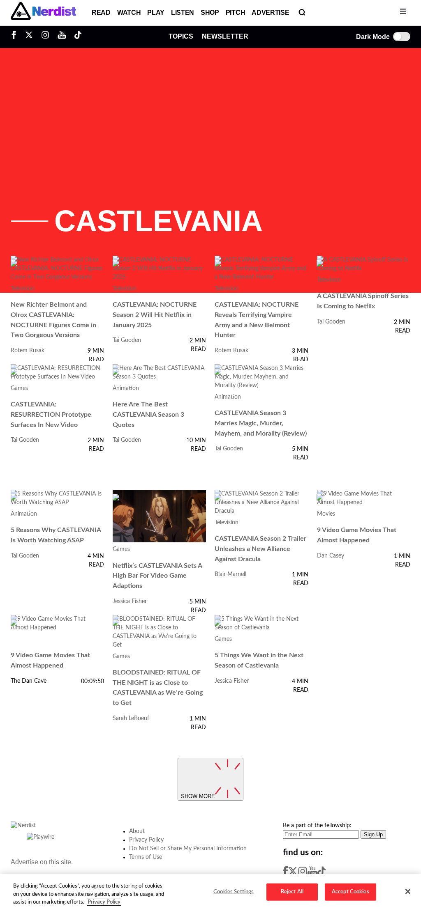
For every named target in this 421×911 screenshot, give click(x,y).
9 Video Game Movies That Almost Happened (356, 535)
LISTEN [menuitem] (182, 12)
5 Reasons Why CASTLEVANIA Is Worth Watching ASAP (56, 535)
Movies (326, 514)
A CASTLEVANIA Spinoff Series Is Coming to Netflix (363, 301)
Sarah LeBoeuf (131, 718)
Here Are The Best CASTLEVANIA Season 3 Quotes (148, 414)
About (137, 831)
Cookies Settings (233, 892)
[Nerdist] (43, 12)
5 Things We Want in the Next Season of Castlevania (259, 660)
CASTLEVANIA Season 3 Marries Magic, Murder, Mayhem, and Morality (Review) (261, 423)
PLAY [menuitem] (155, 12)
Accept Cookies (350, 892)
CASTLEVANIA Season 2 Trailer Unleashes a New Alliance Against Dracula (260, 548)
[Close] (408, 892)
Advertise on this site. (42, 861)
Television (23, 288)
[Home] (23, 828)
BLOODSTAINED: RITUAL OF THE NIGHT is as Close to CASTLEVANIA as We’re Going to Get (158, 687)
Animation (126, 388)
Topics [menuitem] (181, 36)
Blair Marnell (230, 574)
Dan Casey (330, 556)
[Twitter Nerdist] (29, 37)
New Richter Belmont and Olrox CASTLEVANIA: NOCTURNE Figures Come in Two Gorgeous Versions (53, 319)
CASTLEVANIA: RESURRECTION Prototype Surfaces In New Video (51, 414)
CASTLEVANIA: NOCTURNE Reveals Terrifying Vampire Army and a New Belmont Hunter (256, 319)
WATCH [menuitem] (129, 12)
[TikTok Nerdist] (78, 37)
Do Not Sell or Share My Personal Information (188, 848)
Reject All (292, 892)
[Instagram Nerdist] (45, 37)
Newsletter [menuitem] (225, 36)
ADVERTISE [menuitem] (270, 12)
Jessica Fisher (130, 601)
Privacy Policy (146, 840)
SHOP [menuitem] (210, 12)
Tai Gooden (127, 340)
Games (19, 388)
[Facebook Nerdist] (16, 37)
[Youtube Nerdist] (61, 37)
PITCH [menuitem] (235, 12)
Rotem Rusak (27, 350)
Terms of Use (145, 857)
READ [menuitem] (101, 12)
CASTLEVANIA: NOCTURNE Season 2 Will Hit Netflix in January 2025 (155, 314)
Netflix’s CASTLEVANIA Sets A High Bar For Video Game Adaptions (157, 575)
